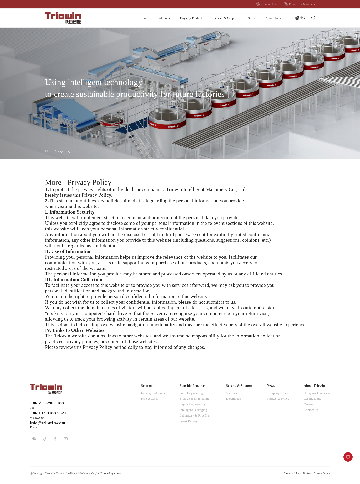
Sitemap (288, 473)
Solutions (164, 18)
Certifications (312, 398)
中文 (303, 17)
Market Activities (278, 398)
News (251, 18)
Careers (309, 404)
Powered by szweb (110, 473)
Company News (277, 393)
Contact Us (268, 4)
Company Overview (317, 393)
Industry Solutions (153, 393)
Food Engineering (191, 393)
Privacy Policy (62, 151)
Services (231, 393)
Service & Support (226, 18)
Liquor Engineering (192, 404)
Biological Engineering (195, 398)
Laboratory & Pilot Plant (195, 415)
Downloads (233, 398)
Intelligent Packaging (193, 410)
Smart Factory (189, 421)
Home (143, 18)
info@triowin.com (47, 422)
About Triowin (274, 18)
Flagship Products (191, 18)
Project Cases (149, 398)
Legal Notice (303, 473)
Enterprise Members (302, 4)
